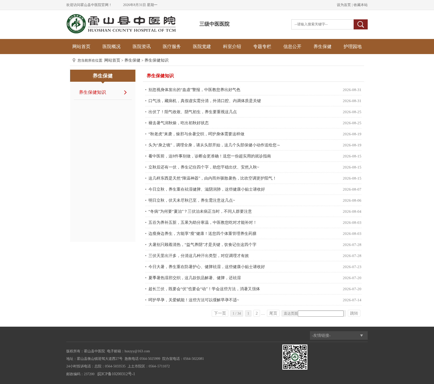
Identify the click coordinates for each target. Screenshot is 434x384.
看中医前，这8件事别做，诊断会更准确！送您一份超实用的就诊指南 (209, 156)
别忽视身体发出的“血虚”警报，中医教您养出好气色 (194, 90)
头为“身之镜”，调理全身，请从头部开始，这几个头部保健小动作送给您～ (214, 145)
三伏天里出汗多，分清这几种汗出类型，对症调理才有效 (198, 255)
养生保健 (322, 46)
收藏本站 (360, 5)
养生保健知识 (156, 60)
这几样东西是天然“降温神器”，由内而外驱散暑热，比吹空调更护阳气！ (212, 178)
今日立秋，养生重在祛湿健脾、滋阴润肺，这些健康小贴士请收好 (206, 189)
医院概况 (111, 46)
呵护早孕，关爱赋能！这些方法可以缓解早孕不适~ (193, 300)
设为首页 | (345, 5)
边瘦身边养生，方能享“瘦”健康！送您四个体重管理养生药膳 (202, 233)
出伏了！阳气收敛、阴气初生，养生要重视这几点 (192, 112)
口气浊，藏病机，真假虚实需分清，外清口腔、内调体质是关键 (204, 101)
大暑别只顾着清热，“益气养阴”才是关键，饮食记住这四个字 (202, 244)
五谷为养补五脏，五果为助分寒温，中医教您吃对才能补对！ (202, 222)
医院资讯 (142, 46)
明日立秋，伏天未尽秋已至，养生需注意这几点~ (191, 200)
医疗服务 (172, 46)
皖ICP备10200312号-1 (116, 374)
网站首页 (81, 46)
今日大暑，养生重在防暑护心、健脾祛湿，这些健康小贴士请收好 (206, 267)
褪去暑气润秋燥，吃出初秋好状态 (178, 123)
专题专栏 (262, 46)
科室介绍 (232, 46)
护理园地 (353, 46)
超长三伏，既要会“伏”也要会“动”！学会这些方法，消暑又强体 (204, 289)
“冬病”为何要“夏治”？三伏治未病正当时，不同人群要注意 (200, 211)
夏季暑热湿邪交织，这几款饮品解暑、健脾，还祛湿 (194, 278)
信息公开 (292, 46)
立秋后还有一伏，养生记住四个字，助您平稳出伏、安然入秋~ (203, 167)
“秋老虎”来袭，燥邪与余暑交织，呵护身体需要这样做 (196, 134)
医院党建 (202, 46)
